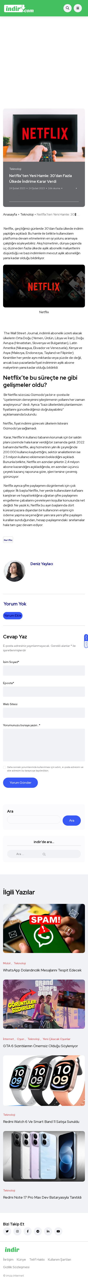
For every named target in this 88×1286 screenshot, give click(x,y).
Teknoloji (27, 214)
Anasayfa (10, 214)
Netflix (15, 196)
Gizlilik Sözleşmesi (16, 1267)
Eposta (8, 683)
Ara (10, 811)
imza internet (15, 1275)
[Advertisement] (44, 62)
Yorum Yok (69, 188)
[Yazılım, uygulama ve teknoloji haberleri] (19, 8)
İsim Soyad (11, 662)
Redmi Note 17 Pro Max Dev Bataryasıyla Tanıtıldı (42, 1197)
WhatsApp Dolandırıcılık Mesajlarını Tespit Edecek (42, 970)
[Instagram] (17, 1231)
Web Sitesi (10, 704)
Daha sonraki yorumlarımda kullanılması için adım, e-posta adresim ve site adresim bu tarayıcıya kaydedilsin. (45, 769)
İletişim (8, 1259)
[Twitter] (7, 1231)
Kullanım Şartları (59, 1259)
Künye (21, 1259)
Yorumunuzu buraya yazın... (21, 725)
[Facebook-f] (28, 1231)
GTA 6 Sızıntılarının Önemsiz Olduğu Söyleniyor (40, 1046)
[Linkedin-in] (48, 1231)
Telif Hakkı (37, 1259)
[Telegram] (38, 1231)
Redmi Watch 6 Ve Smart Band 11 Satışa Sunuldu (41, 1121)
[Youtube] (58, 1231)
